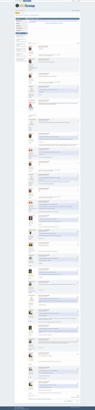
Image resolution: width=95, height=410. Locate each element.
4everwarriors (32, 281)
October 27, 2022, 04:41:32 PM (42, 326)
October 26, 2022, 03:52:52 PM (42, 175)
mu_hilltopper (32, 100)
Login (46, 23)
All (36, 395)
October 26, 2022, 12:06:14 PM (42, 101)
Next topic (77, 397)
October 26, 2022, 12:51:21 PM (42, 149)
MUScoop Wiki (18, 30)
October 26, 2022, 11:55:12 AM (42, 87)
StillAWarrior (31, 242)
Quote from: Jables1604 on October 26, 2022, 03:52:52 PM (48, 204)
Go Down (29, 43)
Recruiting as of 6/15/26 (20, 39)
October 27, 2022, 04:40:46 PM (42, 311)
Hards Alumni (21, 59)
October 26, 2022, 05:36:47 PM (42, 202)
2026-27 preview (19, 53)
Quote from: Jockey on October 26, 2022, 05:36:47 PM (48, 233)
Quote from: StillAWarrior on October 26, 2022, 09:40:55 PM (49, 258)
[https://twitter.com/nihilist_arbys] (29, 113)
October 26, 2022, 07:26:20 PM (42, 216)
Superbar (17, 23)
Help (71, 407)
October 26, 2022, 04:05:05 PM (42, 189)
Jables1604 (31, 174)
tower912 (17, 40)
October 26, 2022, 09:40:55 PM (42, 243)
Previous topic (73, 397)
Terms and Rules (75, 407)
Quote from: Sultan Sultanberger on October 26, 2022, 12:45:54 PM (50, 177)
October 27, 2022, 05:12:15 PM (42, 368)
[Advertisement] (54, 32)
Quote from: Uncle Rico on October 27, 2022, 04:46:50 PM (48, 370)
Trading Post (18, 25)
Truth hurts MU (32, 119)
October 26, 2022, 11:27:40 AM (42, 60)
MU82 (25, 35)
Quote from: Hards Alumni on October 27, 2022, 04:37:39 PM (49, 313)
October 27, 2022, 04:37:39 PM (42, 296)
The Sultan (31, 133)
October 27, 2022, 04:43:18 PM (42, 340)
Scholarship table (77, 10)
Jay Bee (30, 367)
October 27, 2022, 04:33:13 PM (42, 282)
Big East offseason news (20, 44)
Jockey (30, 148)
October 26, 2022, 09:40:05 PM (42, 231)
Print (78, 43)
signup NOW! (60, 23)
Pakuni (30, 268)
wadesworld (31, 255)
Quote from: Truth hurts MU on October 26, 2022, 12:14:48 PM (49, 136)
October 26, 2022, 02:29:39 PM (42, 162)
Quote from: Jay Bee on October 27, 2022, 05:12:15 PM (48, 385)
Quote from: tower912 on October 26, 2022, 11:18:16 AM (48, 89)
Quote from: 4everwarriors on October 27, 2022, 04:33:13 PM (49, 298)
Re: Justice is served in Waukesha (43, 59)
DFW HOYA (18, 45)
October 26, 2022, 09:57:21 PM (42, 256)
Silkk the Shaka (32, 230)
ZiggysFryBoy (32, 59)
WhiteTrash (18, 54)
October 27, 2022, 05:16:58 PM (42, 382)
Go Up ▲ (79, 407)
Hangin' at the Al (19, 20)
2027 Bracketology (19, 35)
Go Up (29, 395)
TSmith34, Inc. (32, 215)
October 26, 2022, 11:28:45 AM (42, 74)
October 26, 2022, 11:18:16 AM (42, 47)
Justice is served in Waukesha (43, 46)
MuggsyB (31, 86)
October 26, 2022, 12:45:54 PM (42, 134)
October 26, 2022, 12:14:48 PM (42, 120)
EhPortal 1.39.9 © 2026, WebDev (19, 407)
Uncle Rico (31, 310)
